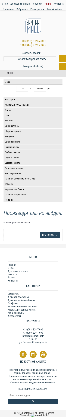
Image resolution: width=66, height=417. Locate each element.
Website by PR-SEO (34, 415)
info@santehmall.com (33, 335)
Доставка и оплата (18, 271)
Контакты (13, 280)
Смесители (13, 293)
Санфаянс (13, 303)
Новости (12, 274)
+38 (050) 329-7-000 (33, 45)
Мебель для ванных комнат (22, 309)
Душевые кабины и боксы (21, 300)
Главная (12, 264)
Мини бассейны (16, 312)
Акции (11, 277)
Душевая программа (18, 297)
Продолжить (49, 234)
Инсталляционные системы (22, 306)
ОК (33, 401)
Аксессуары (14, 316)
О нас (11, 268)
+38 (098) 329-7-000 (33, 41)
